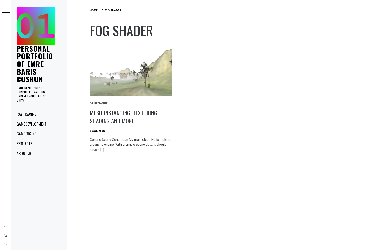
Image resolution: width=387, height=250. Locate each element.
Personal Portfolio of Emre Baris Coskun (35, 63)
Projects (24, 143)
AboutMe (24, 153)
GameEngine (26, 134)
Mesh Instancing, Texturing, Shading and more (124, 117)
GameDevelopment (32, 124)
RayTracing (27, 114)
